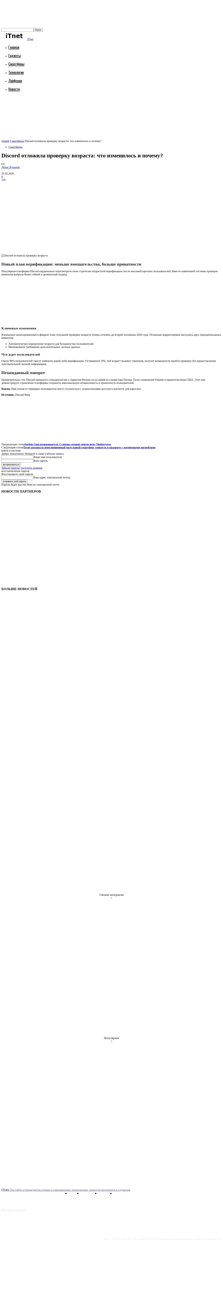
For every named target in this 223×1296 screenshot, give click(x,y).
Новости (14, 89)
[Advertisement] (64, 104)
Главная (13, 47)
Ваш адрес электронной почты (52, 477)
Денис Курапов (10, 167)
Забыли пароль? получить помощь (21, 467)
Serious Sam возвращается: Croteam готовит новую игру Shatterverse (68, 444)
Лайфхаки (15, 80)
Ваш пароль (41, 460)
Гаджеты (14, 55)
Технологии (16, 72)
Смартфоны (16, 63)
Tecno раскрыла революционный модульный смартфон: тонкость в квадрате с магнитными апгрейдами (89, 447)
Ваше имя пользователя (48, 457)
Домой (5, 141)
